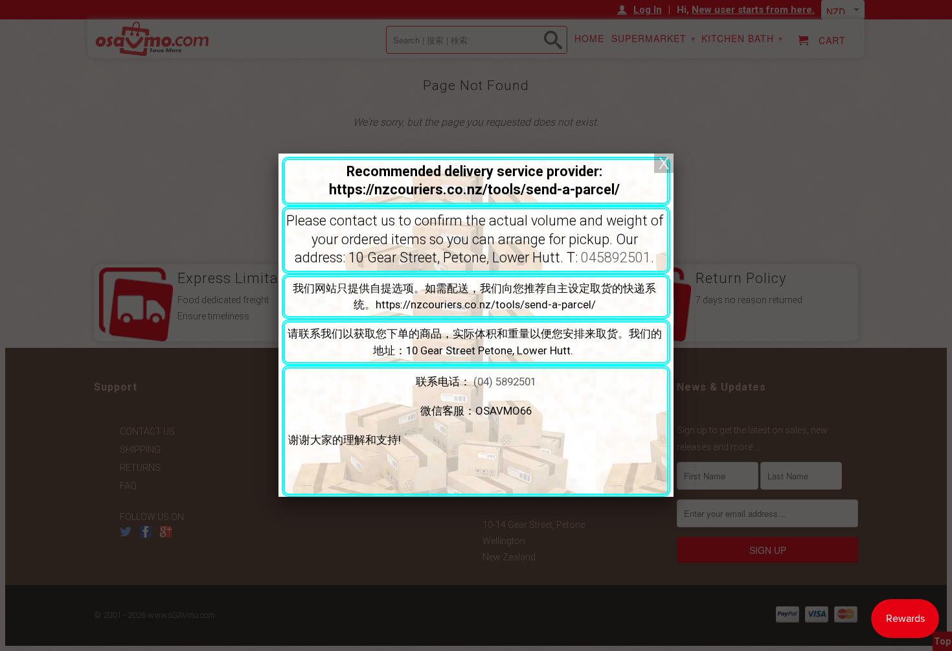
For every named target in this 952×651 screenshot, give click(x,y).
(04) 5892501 (504, 381)
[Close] (664, 163)
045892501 (616, 257)
